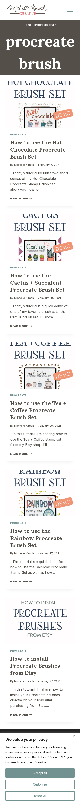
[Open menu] (70, 10)
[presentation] (40, 104)
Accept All (40, 773)
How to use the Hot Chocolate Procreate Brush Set (38, 149)
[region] (40, 769)
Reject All (40, 796)
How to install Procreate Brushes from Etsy (35, 665)
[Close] (75, 736)
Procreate (18, 134)
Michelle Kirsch (24, 164)
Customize (40, 784)
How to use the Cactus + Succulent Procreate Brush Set (37, 282)
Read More (21, 198)
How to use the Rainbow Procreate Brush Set (36, 538)
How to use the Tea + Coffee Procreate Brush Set (38, 410)
